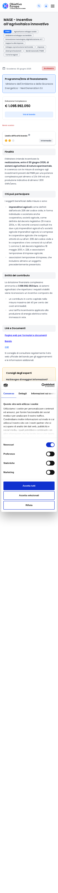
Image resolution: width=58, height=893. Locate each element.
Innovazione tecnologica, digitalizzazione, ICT (24, 39)
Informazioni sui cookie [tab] (43, 393)
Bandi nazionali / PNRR (35, 51)
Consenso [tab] (8, 393)
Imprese (40, 47)
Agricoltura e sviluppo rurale (25, 32)
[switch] (50, 454)
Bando (8, 341)
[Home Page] (14, 6)
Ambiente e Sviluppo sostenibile (19, 35)
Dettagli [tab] (23, 393)
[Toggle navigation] (52, 6)
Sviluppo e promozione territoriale (19, 47)
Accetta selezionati (29, 495)
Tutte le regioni (12, 55)
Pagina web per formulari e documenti (26, 335)
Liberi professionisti (13, 51)
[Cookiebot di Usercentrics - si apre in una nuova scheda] (42, 385)
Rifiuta (29, 505)
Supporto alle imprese (14, 43)
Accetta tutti (29, 485)
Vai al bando (29, 114)
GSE (7, 347)
